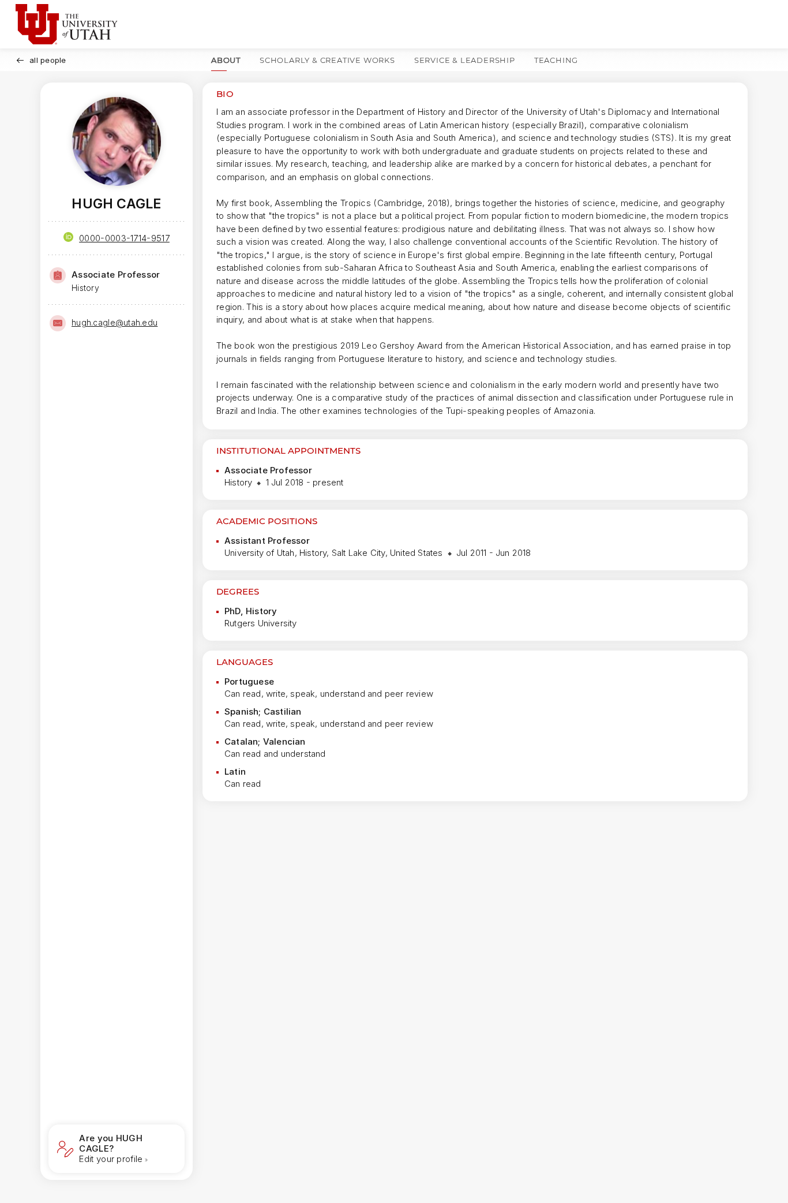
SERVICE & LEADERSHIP (464, 60)
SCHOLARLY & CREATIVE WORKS (327, 60)
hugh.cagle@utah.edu (114, 322)
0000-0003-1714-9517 (124, 238)
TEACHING (556, 60)
